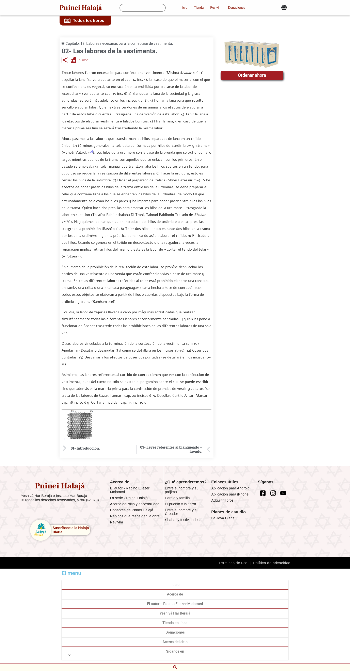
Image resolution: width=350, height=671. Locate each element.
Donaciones (175, 632)
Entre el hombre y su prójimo (181, 490)
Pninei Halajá (81, 7)
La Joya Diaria (223, 518)
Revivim (116, 522)
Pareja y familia (177, 498)
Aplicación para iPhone (230, 494)
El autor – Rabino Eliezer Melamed (175, 604)
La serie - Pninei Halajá (129, 498)
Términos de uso (233, 563)
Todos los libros (88, 20)
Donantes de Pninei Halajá (131, 510)
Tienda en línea (175, 623)
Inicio (175, 585)
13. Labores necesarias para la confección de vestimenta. (126, 43)
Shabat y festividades (182, 520)
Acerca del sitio (175, 642)
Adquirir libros (222, 500)
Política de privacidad (271, 563)
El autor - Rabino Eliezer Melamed (129, 490)
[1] (91, 151)
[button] (175, 667)
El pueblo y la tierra (180, 504)
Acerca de (175, 594)
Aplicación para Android (230, 488)
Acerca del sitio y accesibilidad (134, 504)
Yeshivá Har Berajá (175, 613)
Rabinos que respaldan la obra (135, 516)
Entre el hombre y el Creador (181, 512)
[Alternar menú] (284, 8)
